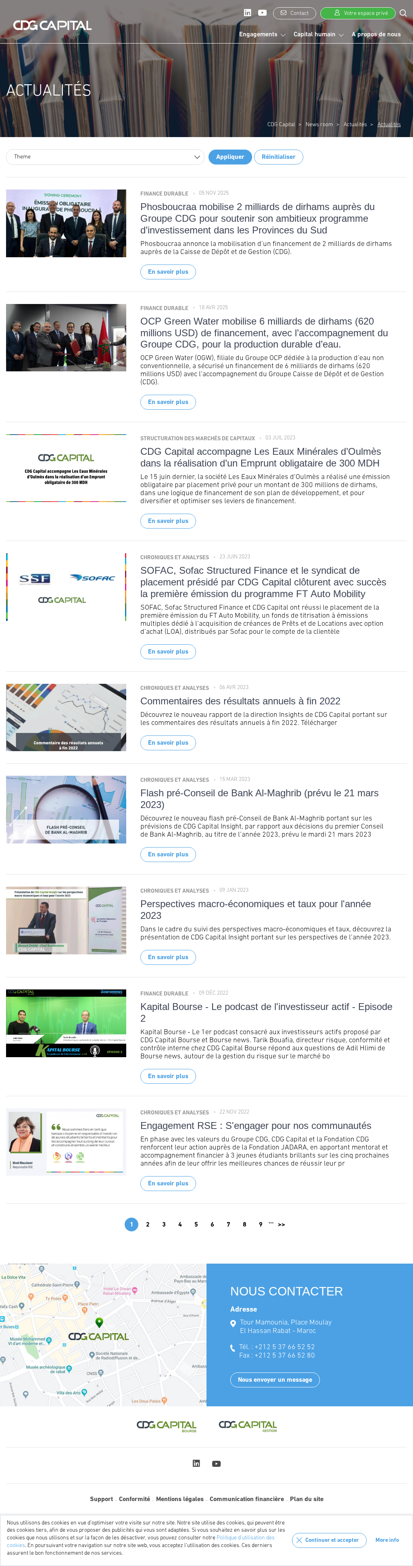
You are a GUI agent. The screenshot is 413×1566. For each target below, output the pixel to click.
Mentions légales (180, 1499)
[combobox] (105, 157)
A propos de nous (376, 34)
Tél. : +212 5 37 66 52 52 (277, 1347)
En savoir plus (168, 272)
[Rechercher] (403, 13)
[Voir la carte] (103, 1335)
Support (101, 1499)
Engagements (258, 34)
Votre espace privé (365, 13)
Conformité (134, 1499)
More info (387, 1540)
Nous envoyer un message (275, 1380)
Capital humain (315, 34)
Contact (299, 13)
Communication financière (247, 1499)
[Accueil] (52, 25)
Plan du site (306, 1499)
